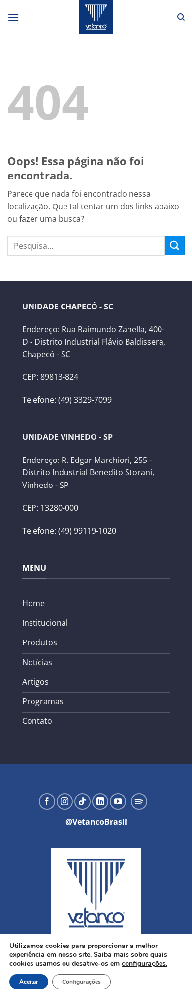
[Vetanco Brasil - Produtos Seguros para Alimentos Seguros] (96, 17)
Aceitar (28, 982)
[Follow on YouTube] (118, 801)
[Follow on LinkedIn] (100, 801)
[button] (13, 17)
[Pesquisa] (181, 17)
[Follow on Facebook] (47, 801)
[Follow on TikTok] (82, 801)
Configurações (81, 982)
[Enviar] (175, 245)
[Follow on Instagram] (65, 801)
